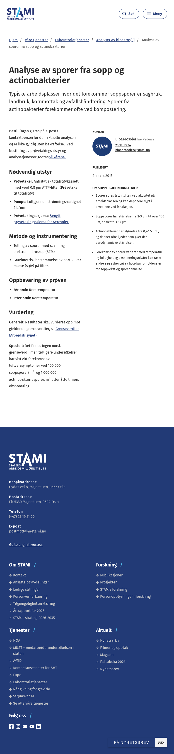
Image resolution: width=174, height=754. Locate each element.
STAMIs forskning (113, 589)
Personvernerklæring (30, 596)
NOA (16, 640)
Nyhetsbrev (109, 669)
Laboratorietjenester (30, 682)
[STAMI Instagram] (19, 727)
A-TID (17, 660)
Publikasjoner (111, 575)
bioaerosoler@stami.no (132, 150)
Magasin (107, 655)
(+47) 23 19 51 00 (22, 516)
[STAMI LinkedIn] (39, 727)
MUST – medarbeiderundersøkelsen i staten (43, 651)
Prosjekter (108, 582)
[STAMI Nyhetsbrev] (26, 727)
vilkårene (57, 157)
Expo (17, 675)
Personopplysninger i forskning (125, 596)
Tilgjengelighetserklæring (34, 603)
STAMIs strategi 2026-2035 (34, 618)
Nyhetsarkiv (110, 640)
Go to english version (26, 544)
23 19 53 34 (123, 145)
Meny (157, 14)
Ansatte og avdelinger (31, 582)
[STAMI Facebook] (12, 727)
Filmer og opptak (114, 648)
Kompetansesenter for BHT (35, 668)
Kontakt (19, 575)
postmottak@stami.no (27, 531)
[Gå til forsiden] (20, 19)
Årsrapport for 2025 (28, 611)
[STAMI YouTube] (32, 727)
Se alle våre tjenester (30, 703)
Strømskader (23, 696)
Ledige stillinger (26, 589)
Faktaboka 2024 (113, 662)
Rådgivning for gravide (31, 689)
